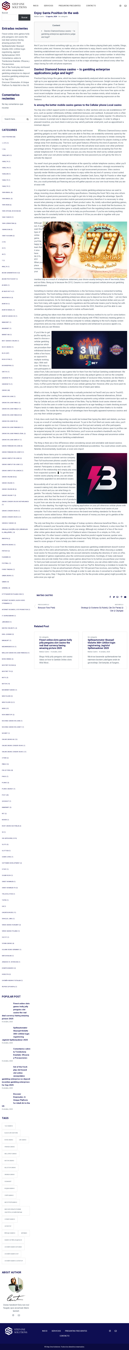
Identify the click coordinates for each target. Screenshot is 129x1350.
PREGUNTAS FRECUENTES (76, 1331)
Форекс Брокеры (8, 987)
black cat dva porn (11, 1133)
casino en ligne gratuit (11, 440)
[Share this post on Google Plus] (118, 597)
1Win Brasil (6, 192)
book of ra (6, 359)
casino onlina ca (8, 477)
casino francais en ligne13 (12, 452)
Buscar (5, 13)
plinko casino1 (7, 789)
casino (4, 390)
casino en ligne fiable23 (11, 415)
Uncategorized (7, 912)
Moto (4, 677)
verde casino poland (10, 931)
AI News (4, 285)
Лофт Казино (9, 1195)
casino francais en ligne (11, 446)
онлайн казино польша (11, 980)
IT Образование (8, 616)
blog (4, 353)
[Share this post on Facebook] (110, 597)
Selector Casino (10, 1167)
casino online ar (8, 489)
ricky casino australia (10, 826)
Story (4, 869)
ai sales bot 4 (7, 291)
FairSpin (5, 538)
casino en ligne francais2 (11, 427)
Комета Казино (8, 968)
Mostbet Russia (8, 665)
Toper (4, 900)
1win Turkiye (6, 217)
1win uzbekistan (8, 223)
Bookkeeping (6, 365)
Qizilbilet (5, 801)
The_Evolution (7, 894)
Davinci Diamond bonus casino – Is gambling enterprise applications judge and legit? (58, 34)
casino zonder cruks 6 (10, 517)
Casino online (7, 483)
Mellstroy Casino (11, 1153)
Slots (4, 844)
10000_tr (5, 161)
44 (2, 254)
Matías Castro (39, 16)
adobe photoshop (9, 279)
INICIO (44, 1331)
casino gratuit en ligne (11, 458)
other (4, 758)
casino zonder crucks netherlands (15, 501)
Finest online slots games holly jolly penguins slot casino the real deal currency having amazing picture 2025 (55, 644)
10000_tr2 (5, 168)
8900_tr (4, 266)
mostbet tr (6, 671)
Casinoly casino (8, 523)
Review (4, 820)
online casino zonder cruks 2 (13, 752)
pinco (4, 776)
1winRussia (6, 229)
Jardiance (5, 622)
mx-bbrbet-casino (8, 690)
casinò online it (8, 495)
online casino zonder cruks (12, 745)
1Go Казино (9, 1126)
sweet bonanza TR (8, 888)
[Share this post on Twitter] (114, 597)
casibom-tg (6, 384)
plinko (4, 783)
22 (2, 248)
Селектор (8, 1226)
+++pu (4, 143)
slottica (5, 851)
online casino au (8, 739)
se (3, 832)
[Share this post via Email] (125, 597)
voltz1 (4, 937)
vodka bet (8, 1181)
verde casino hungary (10, 925)
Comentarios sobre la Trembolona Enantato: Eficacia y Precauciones (15, 61)
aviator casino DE (8, 316)
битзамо (24, 1233)
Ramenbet (5, 807)
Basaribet (5, 328)
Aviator (5, 304)
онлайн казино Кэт (12, 1254)
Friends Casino (10, 1146)
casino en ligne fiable (10, 402)
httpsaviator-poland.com (12, 594)
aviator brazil (7, 310)
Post (4, 795)
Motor (4, 684)
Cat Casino (22, 1140)
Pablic (4, 764)
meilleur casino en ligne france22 (14, 653)
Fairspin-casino (7, 545)
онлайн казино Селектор (14, 1261)
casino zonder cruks (10, 511)
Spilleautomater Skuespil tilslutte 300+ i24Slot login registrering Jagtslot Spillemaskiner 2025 (101, 644)
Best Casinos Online (9, 341)
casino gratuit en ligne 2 (11, 464)
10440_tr (5, 180)
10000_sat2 (6, 155)
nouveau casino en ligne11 (12, 727)
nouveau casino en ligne (11, 721)
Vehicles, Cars (7, 919)
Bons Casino (9, 1140)
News (4, 708)
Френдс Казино (10, 1233)
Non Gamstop (7, 714)
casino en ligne (7, 396)
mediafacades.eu (8, 646)
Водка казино (10, 1188)
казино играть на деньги (13, 1240)
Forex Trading (7, 569)
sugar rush (6, 875)
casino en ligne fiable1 (10, 409)
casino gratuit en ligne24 (11, 470)
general (5, 588)
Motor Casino (9, 1160)
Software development (11, 863)
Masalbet (5, 640)
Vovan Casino (7, 943)
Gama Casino (6, 575)
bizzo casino (6, 347)
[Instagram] (13, 1315)
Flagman (5, 557)
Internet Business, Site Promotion (15, 609)
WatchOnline (7, 956)
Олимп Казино (10, 1219)
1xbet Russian (7, 236)
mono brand (6, 659)
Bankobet (5, 322)
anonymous (6, 297)
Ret (3, 813)
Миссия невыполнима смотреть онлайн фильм (13, 1211)
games (4, 582)
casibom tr (6, 378)
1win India (5, 205)
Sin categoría (63, 16)
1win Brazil (6, 198)
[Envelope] (19, 1315)
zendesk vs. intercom (10, 962)
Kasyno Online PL (8, 628)
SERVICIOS (56, 1331)
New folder (6, 696)
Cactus (4, 372)
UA (3, 906)
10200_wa (5, 174)
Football (5, 563)
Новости (5, 974)
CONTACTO (64, 1336)
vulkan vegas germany (10, 949)
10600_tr (5, 186)
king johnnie (7, 634)
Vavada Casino (10, 1174)
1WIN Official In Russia (10, 211)
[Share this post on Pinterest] (121, 597)
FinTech (5, 551)
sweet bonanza (7, 881)
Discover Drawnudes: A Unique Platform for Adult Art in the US (16, 1100)
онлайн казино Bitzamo (13, 1247)
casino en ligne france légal (12, 433)
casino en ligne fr (8, 421)
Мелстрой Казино (11, 1202)
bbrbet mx (6, 334)
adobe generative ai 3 (10, 273)
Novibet (5, 733)
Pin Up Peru (6, 770)
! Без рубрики (7, 137)
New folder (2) (7, 702)
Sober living (6, 857)
